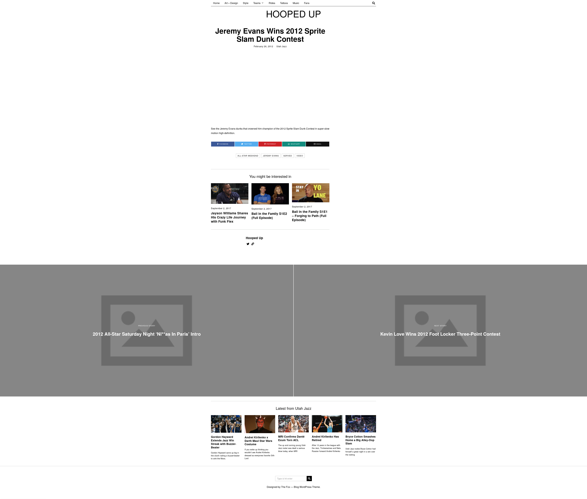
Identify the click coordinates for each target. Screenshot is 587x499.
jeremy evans (271, 155)
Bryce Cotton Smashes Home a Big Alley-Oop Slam (360, 440)
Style (245, 3)
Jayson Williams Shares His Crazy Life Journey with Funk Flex (229, 217)
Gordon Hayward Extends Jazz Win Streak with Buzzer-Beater (223, 442)
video (300, 155)
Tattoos (284, 3)
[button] (309, 478)
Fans (306, 3)
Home (216, 3)
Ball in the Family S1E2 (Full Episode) (269, 215)
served (287, 155)
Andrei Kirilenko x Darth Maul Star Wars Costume (258, 440)
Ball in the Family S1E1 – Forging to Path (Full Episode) (310, 215)
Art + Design (231, 3)
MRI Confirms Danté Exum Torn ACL (291, 438)
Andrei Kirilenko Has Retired (325, 438)
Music (296, 3)
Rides (272, 3)
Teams (256, 3)
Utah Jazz (281, 46)
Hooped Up (254, 238)
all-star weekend (248, 155)
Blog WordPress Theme (307, 487)
